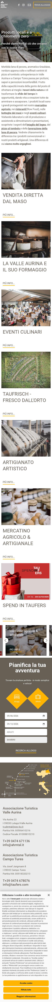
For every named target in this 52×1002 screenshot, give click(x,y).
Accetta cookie (26, 983)
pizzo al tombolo (10, 128)
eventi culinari (38, 113)
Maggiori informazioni (26, 996)
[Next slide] (46, 640)
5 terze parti (15, 899)
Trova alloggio (42, 5)
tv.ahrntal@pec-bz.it (13, 826)
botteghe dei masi (11, 113)
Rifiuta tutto (26, 990)
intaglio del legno (36, 124)
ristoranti (21, 109)
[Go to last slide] (5, 640)
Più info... (9, 214)
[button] (49, 895)
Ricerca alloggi (26, 750)
